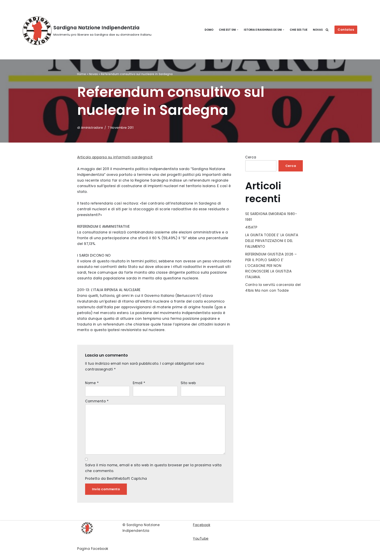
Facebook (201, 525)
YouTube (201, 538)
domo (209, 30)
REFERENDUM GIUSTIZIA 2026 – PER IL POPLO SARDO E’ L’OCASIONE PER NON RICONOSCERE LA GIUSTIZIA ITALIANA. (271, 266)
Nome (92, 383)
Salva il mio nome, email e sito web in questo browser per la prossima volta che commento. (153, 468)
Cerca (250, 157)
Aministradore (92, 128)
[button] (237, 29)
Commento (96, 401)
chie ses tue (298, 30)
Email (139, 383)
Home (81, 74)
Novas (318, 30)
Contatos (346, 29)
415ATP (251, 227)
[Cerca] (327, 29)
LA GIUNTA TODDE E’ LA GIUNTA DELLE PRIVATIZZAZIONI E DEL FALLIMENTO (271, 241)
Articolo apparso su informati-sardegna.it (115, 157)
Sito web (188, 383)
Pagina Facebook (92, 548)
